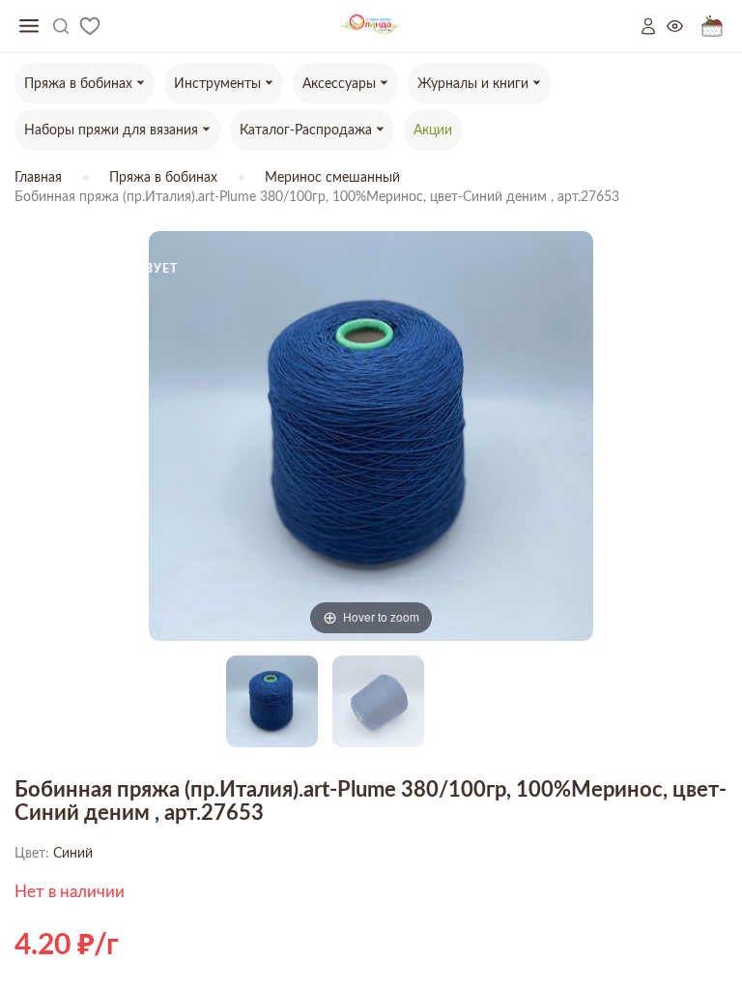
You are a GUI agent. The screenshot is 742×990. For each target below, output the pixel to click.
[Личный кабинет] (654, 26)
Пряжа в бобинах (163, 178)
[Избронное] (89, 26)
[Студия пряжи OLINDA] (370, 26)
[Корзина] (712, 26)
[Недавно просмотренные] (684, 26)
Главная (38, 178)
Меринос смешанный (332, 178)
